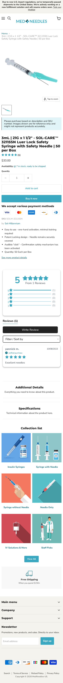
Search (7, 673)
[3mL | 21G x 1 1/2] (6, 110)
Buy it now (31, 198)
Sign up (47, 641)
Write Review (30, 330)
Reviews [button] (10, 321)
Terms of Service (20, 673)
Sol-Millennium (12, 223)
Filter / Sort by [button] (14, 339)
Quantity (6, 171)
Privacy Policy (53, 673)
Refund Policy (37, 673)
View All (31, 559)
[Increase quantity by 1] (28, 178)
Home (5, 33)
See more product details (14, 257)
